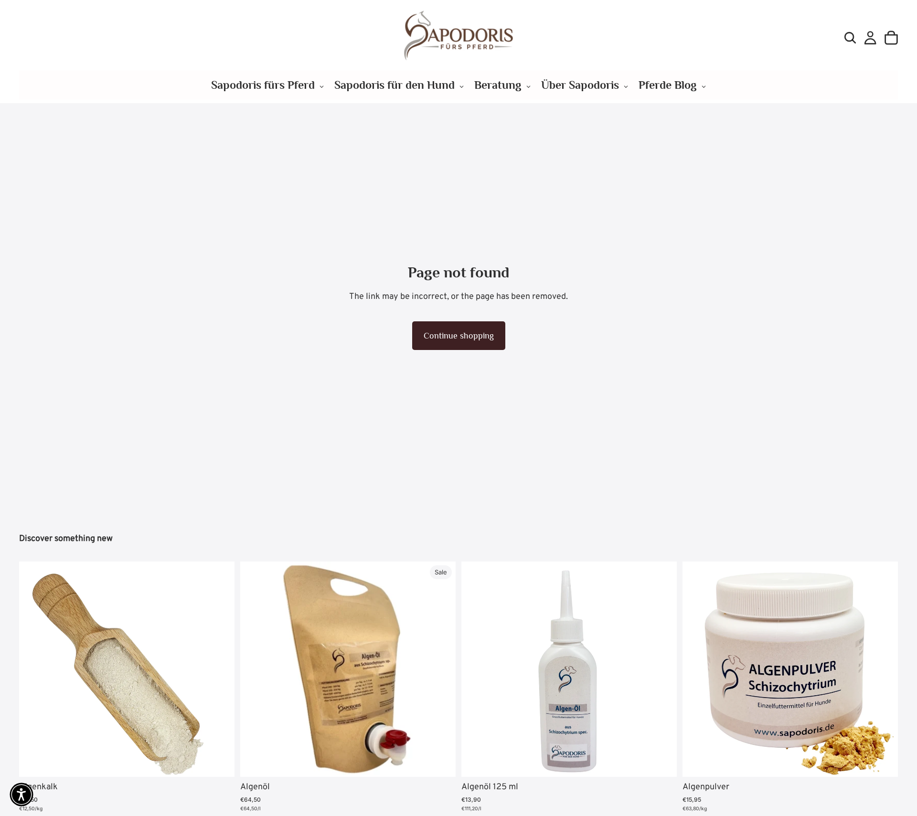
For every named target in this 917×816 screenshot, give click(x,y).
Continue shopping (459, 335)
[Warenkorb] (891, 37)
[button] (21, 794)
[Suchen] (850, 37)
